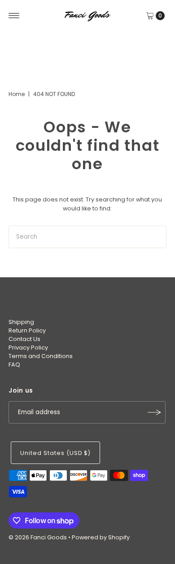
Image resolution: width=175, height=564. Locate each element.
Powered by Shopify (101, 537)
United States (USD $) (55, 453)
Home (17, 94)
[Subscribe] (154, 412)
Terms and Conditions (41, 356)
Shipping (21, 322)
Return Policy (27, 330)
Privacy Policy (28, 347)
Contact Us (24, 339)
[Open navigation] (14, 15)
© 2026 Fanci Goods (38, 537)
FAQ (14, 364)
